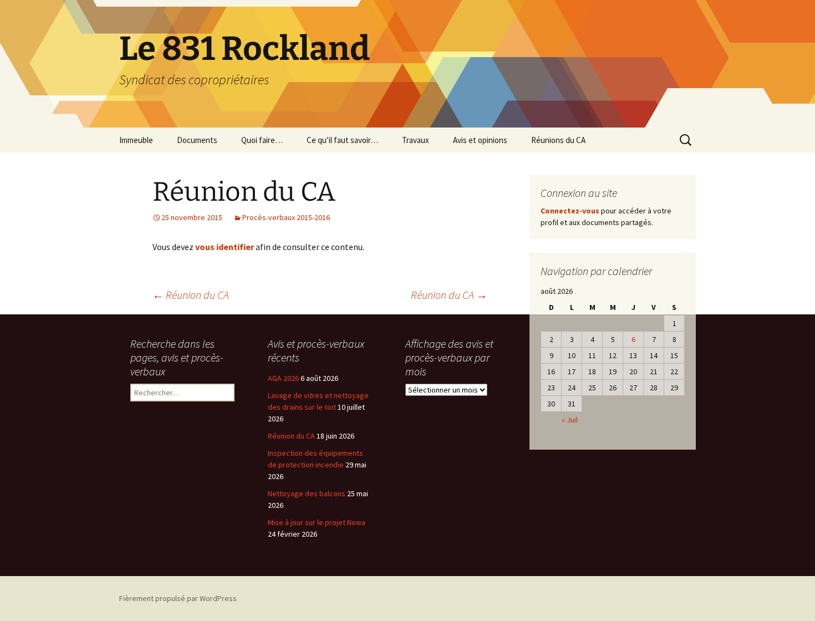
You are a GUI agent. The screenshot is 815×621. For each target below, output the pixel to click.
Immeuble (136, 140)
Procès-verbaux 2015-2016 (286, 217)
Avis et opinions (480, 140)
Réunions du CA (558, 140)
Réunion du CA (190, 295)
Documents (197, 140)
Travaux (415, 140)
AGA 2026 (283, 378)
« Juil (570, 420)
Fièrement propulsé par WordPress (178, 598)
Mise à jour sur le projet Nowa (316, 522)
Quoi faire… (262, 140)
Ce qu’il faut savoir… (342, 140)
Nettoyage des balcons (306, 493)
